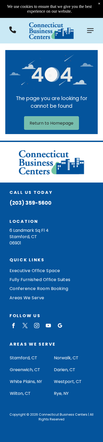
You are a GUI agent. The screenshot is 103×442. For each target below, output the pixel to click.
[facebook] (13, 326)
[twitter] (25, 326)
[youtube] (48, 326)
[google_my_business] (60, 326)
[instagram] (37, 326)
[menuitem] (51, 270)
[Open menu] (90, 31)
